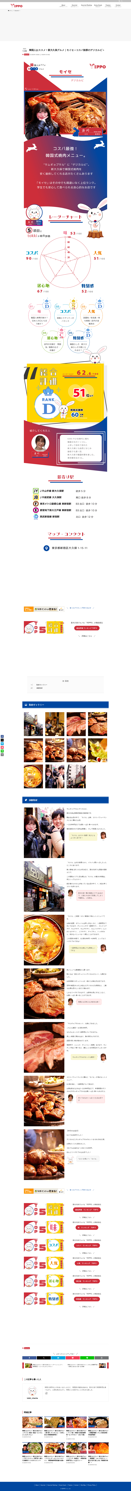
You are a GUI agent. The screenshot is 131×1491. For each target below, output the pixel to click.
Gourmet (27, 54)
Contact (76, 1485)
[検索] (122, 1)
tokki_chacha (32, 1398)
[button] (29, 1357)
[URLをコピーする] (102, 1357)
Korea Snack (62, 1485)
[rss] (119, 1)
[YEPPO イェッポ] (16, 5)
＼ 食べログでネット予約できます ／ (80, 608)
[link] (46, 1393)
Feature (70, 1485)
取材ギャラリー (40, 685)
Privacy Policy (92, 1485)
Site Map (83, 1485)
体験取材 (38, 688)
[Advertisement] (65, 25)
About (37, 1485)
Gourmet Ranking (52, 1485)
